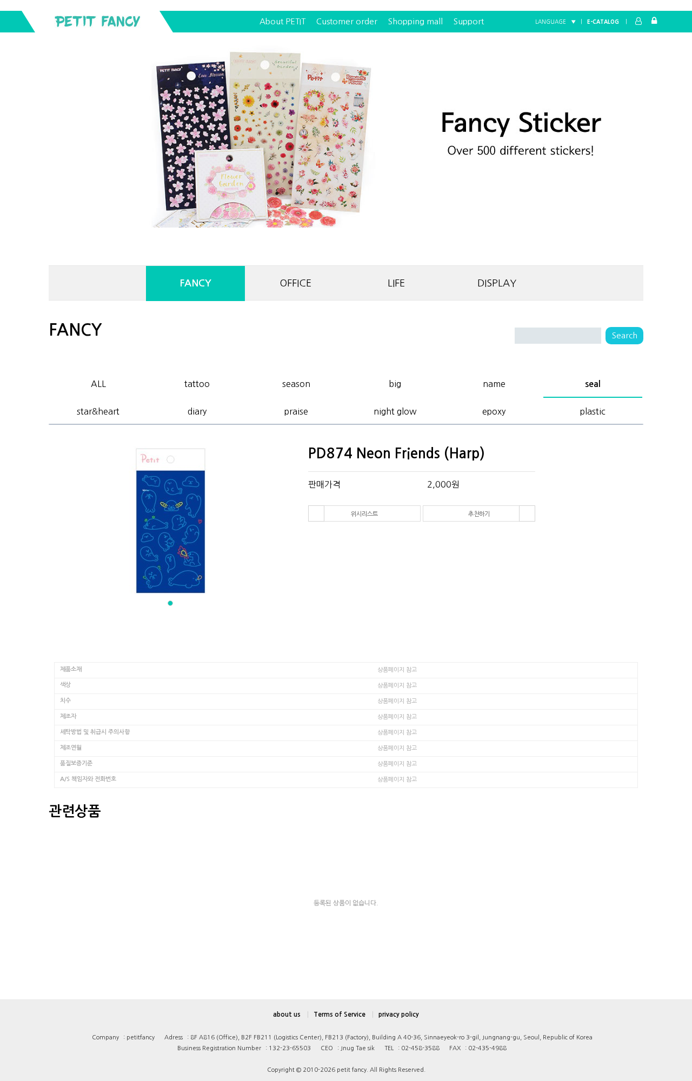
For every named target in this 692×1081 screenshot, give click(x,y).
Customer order (346, 21)
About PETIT (282, 21)
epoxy (493, 409)
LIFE (396, 283)
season (296, 382)
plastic (593, 409)
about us (287, 1014)
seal (593, 382)
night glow (395, 409)
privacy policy (398, 1014)
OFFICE (295, 283)
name (494, 382)
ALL (98, 382)
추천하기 (478, 514)
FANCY (195, 283)
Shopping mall (415, 21)
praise (296, 409)
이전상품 (316, 513)
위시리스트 (364, 514)
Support (469, 21)
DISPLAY (496, 283)
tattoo (197, 382)
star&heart (98, 409)
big (395, 382)
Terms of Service (339, 1014)
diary (197, 409)
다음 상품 (527, 513)
